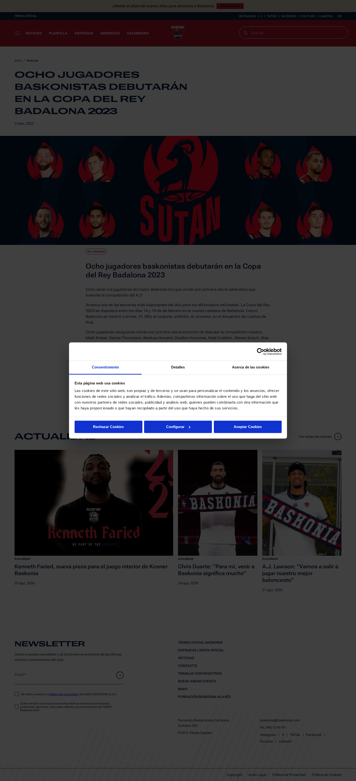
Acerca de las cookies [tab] (250, 367)
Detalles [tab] (178, 367)
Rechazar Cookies (108, 427)
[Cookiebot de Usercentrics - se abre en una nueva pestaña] (260, 351)
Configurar (175, 427)
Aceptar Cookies (248, 427)
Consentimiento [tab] (105, 367)
